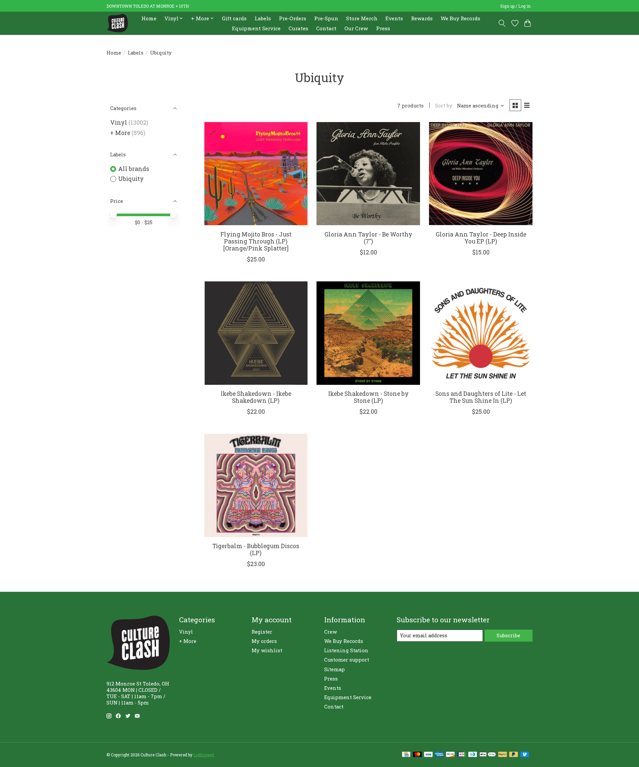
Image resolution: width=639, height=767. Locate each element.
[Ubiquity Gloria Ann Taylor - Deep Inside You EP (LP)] (480, 173)
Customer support (346, 660)
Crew (330, 632)
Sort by (443, 105)
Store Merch (361, 18)
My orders (264, 641)
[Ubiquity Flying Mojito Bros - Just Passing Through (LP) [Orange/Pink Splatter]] (256, 173)
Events (394, 18)
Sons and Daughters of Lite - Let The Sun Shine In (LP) (480, 397)
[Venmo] (525, 755)
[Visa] (428, 755)
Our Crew (356, 28)
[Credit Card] (406, 755)
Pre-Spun (326, 18)
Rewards (422, 18)
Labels (263, 18)
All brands (133, 169)
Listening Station (346, 650)
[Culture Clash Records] (117, 23)
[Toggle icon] (502, 23)
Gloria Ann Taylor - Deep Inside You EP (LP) (481, 237)
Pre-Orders (292, 18)
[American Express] (439, 755)
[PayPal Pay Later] (513, 755)
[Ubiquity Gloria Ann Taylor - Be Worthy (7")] (368, 173)
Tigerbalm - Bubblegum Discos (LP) (255, 549)
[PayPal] (502, 755)
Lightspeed (203, 754)
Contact (326, 28)
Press (383, 28)
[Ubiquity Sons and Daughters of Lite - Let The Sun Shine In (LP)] (480, 332)
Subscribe (508, 635)
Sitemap (334, 669)
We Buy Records (460, 18)
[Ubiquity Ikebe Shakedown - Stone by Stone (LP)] (368, 332)
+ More (120, 133)
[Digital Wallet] (488, 755)
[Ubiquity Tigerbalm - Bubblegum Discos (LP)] (256, 485)
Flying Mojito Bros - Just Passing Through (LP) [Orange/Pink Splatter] (256, 241)
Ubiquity (131, 179)
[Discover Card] (450, 755)
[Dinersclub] (472, 755)
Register (262, 632)
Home (148, 18)
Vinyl (118, 122)
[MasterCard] (417, 755)
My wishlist (267, 650)
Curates (298, 28)
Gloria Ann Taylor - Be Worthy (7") (368, 237)
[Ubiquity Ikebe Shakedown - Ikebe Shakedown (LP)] (256, 332)
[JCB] (461, 755)
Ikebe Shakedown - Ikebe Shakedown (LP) (256, 397)
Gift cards (234, 18)
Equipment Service (256, 28)
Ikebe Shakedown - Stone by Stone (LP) (368, 397)
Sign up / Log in (515, 6)
